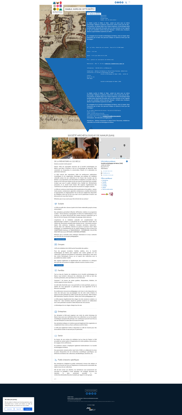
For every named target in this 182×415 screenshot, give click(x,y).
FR (129, 2)
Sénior (104, 187)
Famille (104, 182)
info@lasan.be (106, 173)
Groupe (104, 184)
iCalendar (89, 86)
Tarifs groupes (59, 265)
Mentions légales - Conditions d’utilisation (75, 398)
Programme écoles (60, 239)
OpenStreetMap (122, 158)
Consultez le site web (108, 175)
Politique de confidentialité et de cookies (90, 398)
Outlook (89, 88)
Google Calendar (91, 87)
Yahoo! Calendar (91, 91)
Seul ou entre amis (107, 189)
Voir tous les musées (91, 390)
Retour (78, 6)
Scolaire (104, 185)
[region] (18, 404)
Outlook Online (90, 90)
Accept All (28, 409)
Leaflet (114, 158)
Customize (9, 409)
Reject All (19, 409)
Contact (68, 396)
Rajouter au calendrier (94, 14)
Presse (72, 396)
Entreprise (105, 180)
